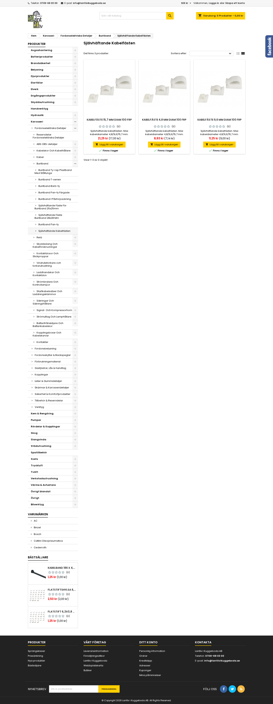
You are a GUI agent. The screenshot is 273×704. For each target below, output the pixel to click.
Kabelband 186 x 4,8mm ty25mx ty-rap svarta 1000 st (62, 567)
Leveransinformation (96, 651)
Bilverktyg (37, 504)
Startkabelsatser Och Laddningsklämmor (47, 292)
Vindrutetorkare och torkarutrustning (47, 264)
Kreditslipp (145, 660)
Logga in (214, 3)
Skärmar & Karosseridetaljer (52, 387)
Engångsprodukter (43, 95)
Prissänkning (35, 656)
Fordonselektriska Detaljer (50, 128)
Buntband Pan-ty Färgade (54, 192)
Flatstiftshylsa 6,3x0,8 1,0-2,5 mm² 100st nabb (62, 589)
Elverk (34, 89)
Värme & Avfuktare (43, 485)
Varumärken (38, 514)
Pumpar (36, 420)
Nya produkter (36, 660)
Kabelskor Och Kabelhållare (54, 150)
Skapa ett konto (235, 3)
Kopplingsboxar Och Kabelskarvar (47, 334)
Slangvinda (38, 439)
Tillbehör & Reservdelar (49, 400)
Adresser (144, 665)
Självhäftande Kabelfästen (54, 231)
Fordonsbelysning (45, 348)
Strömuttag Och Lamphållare (54, 316)
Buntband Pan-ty (48, 224)
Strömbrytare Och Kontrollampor (45, 283)
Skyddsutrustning (42, 102)
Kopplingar (41, 374)
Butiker (88, 670)
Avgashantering (41, 50)
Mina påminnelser (150, 675)
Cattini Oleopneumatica (48, 541)
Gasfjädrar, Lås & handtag (50, 368)
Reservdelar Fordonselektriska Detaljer (48, 136)
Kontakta (203, 642)
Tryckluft (37, 465)
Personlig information (152, 651)
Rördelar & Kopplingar (45, 426)
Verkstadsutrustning (44, 478)
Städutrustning (41, 446)
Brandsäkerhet (40, 63)
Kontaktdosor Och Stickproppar (45, 255)
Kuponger (145, 670)
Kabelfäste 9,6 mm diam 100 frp (219, 120)
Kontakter (42, 342)
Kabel (40, 157)
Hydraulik (37, 115)
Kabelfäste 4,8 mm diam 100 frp (164, 120)
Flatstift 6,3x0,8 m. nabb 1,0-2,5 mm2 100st (62, 611)
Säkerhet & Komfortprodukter (52, 394)
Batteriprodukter (42, 56)
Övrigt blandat (41, 491)
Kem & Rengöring (42, 413)
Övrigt (35, 498)
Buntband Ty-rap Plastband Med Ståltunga (53, 171)
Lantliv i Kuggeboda (95, 660)
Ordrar (143, 656)
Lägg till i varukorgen (109, 144)
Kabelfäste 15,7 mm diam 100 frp (109, 120)
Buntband (42, 163)
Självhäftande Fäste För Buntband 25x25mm (50, 207)
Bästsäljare (38, 557)
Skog (34, 433)
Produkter (37, 44)
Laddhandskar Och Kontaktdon (46, 274)
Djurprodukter (40, 76)
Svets (34, 459)
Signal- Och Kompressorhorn (54, 310)
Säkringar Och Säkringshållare (43, 302)
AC (35, 521)
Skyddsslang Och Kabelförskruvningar (45, 245)
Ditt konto (148, 642)
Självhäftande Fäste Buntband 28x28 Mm (48, 216)
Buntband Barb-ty (49, 186)
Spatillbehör (39, 452)
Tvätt (34, 472)
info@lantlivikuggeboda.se (89, 3)
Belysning (37, 69)
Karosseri (37, 121)
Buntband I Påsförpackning (54, 199)
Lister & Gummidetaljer (48, 381)
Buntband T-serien (49, 179)
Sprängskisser (36, 651)
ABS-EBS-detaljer (47, 144)
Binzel (37, 527)
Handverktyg (39, 108)
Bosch (37, 534)
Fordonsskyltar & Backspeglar (53, 355)
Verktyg (39, 407)
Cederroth (39, 547)
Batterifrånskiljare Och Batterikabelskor (48, 324)
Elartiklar (37, 82)
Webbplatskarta (93, 665)
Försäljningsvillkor (94, 656)
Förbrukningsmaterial (48, 361)
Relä (39, 237)
